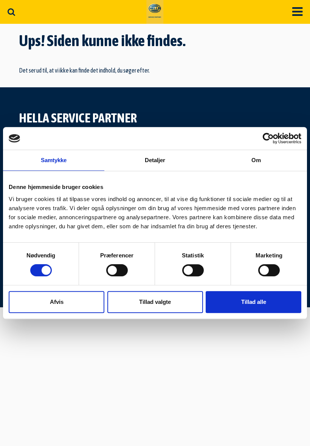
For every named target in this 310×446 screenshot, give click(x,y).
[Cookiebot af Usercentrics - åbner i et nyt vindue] (268, 138)
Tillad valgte (155, 302)
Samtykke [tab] (54, 160)
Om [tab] (256, 160)
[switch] (117, 270)
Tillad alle (253, 302)
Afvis (57, 302)
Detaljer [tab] (155, 160)
